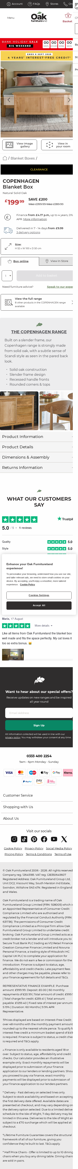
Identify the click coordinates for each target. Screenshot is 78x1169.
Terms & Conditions (39, 854)
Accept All (39, 605)
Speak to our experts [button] (61, 286)
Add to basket (46, 275)
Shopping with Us (18, 807)
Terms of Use (62, 854)
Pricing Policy (14, 854)
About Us (11, 818)
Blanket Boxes (23, 158)
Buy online (20, 261)
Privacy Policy (34, 848)
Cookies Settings (39, 595)
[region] (39, 584)
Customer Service (18, 795)
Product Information (22, 436)
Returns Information (22, 467)
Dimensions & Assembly (25, 457)
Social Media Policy (59, 848)
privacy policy (12, 737)
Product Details (17, 447)
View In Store (59, 261)
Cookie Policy (13, 848)
